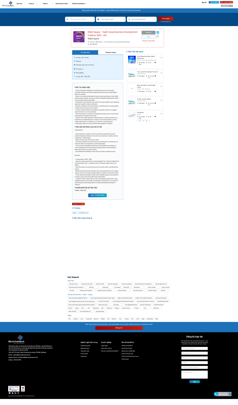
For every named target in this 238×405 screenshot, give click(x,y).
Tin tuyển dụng (85, 52)
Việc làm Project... (122, 290)
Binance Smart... (126, 308)
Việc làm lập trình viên (161, 284)
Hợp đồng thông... (100, 311)
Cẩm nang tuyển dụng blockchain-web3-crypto (102, 298)
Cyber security (165, 287)
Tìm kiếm (166, 18)
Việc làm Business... (138, 290)
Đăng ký (119, 328)
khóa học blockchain (161, 298)
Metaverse (96, 308)
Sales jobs (84, 356)
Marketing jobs (85, 348)
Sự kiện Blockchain (158, 304)
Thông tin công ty (110, 52)
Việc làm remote (73, 284)
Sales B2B (126, 287)
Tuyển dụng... (105, 287)
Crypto (76, 308)
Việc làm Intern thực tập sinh (76, 287)
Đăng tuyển (104, 345)
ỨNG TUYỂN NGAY (97, 195)
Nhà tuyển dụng (226, 2)
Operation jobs (85, 351)
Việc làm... (92, 287)
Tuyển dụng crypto (103, 304)
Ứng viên (213, 2)
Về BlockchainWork (127, 345)
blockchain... (156, 308)
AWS (156, 319)
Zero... (145, 308)
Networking (150, 319)
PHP (132, 319)
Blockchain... (137, 287)
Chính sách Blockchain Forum (130, 356)
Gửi (194, 382)
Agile (143, 319)
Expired (148, 32)
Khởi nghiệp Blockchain (131, 304)
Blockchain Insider (127, 348)
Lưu (148, 37)
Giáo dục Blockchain (145, 304)
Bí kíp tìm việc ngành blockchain (144, 298)
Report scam (78, 204)
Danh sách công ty (106, 348)
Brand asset (125, 359)
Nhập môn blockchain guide (125, 298)
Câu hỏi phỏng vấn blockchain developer (123, 301)
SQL (120, 319)
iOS (69, 319)
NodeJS (114, 319)
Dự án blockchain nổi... (86, 311)
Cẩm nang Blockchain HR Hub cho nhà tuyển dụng (82, 301)
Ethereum (109, 308)
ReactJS (96, 319)
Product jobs (84, 353)
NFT (89, 308)
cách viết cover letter (103, 301)
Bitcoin (70, 308)
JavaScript (89, 319)
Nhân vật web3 (72, 311)
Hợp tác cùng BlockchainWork (109, 351)
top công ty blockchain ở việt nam (145, 301)
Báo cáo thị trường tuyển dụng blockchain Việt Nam (82, 304)
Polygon (117, 308)
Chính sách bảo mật (127, 353)
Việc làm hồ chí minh (87, 284)
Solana (136, 308)
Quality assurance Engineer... (105, 290)
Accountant (117, 287)
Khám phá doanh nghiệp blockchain (78, 298)
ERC (102, 308)
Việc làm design (152, 290)
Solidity (103, 319)
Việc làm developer (113, 284)
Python (127, 319)
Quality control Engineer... (86, 290)
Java (82, 319)
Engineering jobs (85, 345)
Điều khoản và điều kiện (128, 351)
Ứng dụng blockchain (162, 301)
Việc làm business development (143, 284)
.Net (108, 319)
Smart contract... (152, 287)
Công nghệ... (116, 304)
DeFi (83, 308)
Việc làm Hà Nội (100, 284)
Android (75, 319)
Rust (137, 319)
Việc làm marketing (127, 284)
